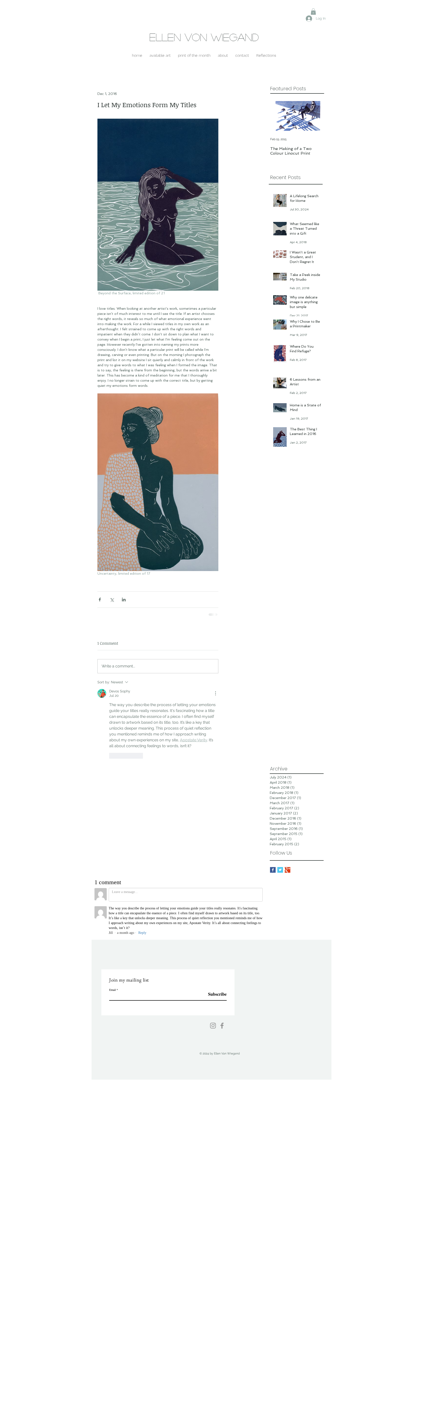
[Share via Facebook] (99, 599)
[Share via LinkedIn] (123, 599)
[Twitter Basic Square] (280, 790)
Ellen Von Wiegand (204, 37)
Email (112, 909)
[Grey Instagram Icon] (213, 946)
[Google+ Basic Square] (287, 790)
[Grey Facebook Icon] (222, 946)
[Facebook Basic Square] (273, 790)
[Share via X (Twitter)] (111, 599)
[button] (313, 11)
